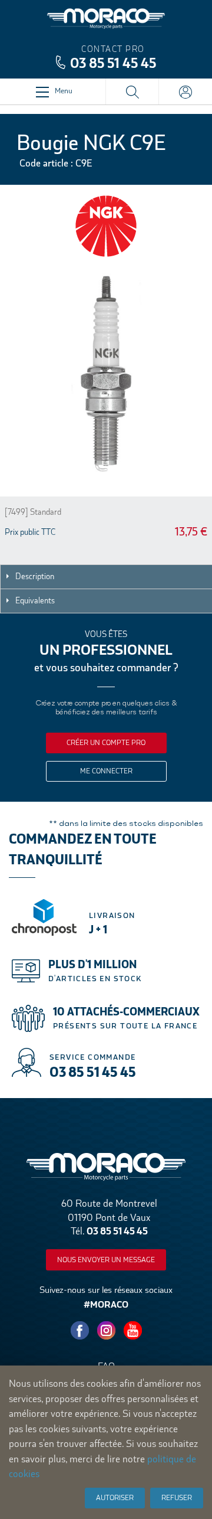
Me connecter (106, 771)
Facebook (79, 1330)
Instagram (106, 1330)
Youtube (132, 1330)
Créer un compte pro (106, 743)
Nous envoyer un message (106, 1260)
